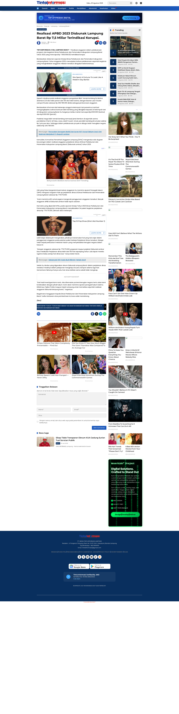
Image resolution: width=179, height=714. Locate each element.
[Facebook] (92, 314)
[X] (84, 558)
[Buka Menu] (141, 3)
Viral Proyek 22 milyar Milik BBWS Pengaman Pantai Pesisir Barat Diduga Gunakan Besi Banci (128, 61)
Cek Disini (76, 579)
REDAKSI (54, 552)
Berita (58, 443)
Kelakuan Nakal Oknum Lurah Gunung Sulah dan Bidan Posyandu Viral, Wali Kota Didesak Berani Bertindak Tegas (128, 77)
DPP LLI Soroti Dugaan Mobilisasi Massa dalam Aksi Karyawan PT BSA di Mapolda (129, 69)
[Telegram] (100, 314)
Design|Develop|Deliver (125, 514)
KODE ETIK (62, 552)
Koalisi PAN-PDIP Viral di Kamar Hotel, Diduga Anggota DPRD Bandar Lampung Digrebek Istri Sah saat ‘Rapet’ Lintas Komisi (128, 100)
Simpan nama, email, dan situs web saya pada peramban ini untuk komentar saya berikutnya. (69, 421)
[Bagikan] (104, 43)
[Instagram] (88, 558)
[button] (131, 3)
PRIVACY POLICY (104, 552)
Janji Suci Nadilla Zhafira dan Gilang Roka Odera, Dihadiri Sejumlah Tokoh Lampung (129, 85)
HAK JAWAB (93, 552)
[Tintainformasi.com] (51, 3)
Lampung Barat (41, 29)
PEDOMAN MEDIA (72, 552)
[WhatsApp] (104, 314)
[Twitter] (96, 314)
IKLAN (126, 552)
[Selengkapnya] (140, 30)
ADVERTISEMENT (117, 552)
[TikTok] (96, 558)
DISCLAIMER (84, 552)
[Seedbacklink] (100, 557)
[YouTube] (92, 558)
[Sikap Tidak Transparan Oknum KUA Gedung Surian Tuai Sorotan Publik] (45, 442)
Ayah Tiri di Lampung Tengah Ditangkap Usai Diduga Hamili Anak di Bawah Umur (129, 93)
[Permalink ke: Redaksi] (39, 43)
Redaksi (44, 42)
